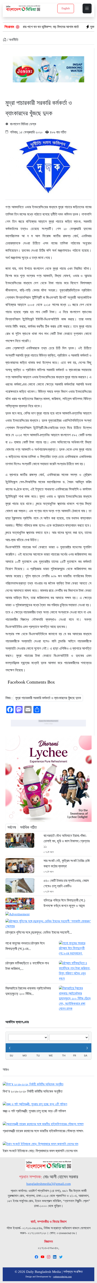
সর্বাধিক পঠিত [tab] (28, 827)
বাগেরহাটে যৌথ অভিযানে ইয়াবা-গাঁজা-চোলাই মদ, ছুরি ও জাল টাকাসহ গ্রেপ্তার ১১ (67, 841)
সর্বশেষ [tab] (11, 827)
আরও (6, 1069)
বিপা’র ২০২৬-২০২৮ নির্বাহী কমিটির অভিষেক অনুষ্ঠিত (32, 1091)
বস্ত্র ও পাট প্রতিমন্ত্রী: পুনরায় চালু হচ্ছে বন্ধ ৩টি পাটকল (34, 1111)
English (66, 8)
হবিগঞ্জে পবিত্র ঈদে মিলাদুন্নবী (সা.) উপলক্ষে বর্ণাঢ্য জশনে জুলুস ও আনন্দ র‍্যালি (64, 905)
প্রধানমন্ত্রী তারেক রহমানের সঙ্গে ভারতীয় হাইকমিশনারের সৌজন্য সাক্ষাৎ (43, 1131)
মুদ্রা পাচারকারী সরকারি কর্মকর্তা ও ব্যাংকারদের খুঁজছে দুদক (48, 698)
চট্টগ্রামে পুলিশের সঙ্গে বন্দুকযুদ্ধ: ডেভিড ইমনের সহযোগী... (38, 932)
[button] (87, 8)
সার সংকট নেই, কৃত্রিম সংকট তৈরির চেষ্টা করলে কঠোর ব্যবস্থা (67, 863)
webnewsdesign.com (62, 1276)
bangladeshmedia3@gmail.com (48, 1184)
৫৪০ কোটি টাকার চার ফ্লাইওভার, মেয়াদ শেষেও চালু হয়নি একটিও (66, 883)
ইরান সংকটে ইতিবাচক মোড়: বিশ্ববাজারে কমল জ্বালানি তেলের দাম (40, 1151)
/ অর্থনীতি (12, 40)
